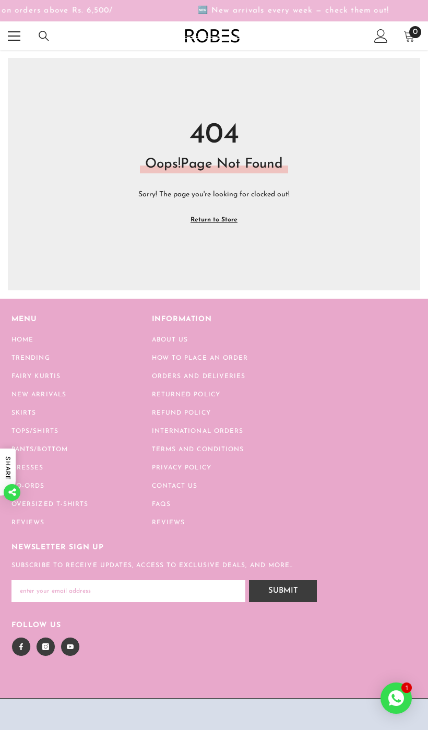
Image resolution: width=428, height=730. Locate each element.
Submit (283, 591)
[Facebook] (21, 646)
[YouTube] (70, 646)
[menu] (14, 36)
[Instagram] (45, 646)
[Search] (44, 36)
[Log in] (381, 36)
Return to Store (214, 220)
